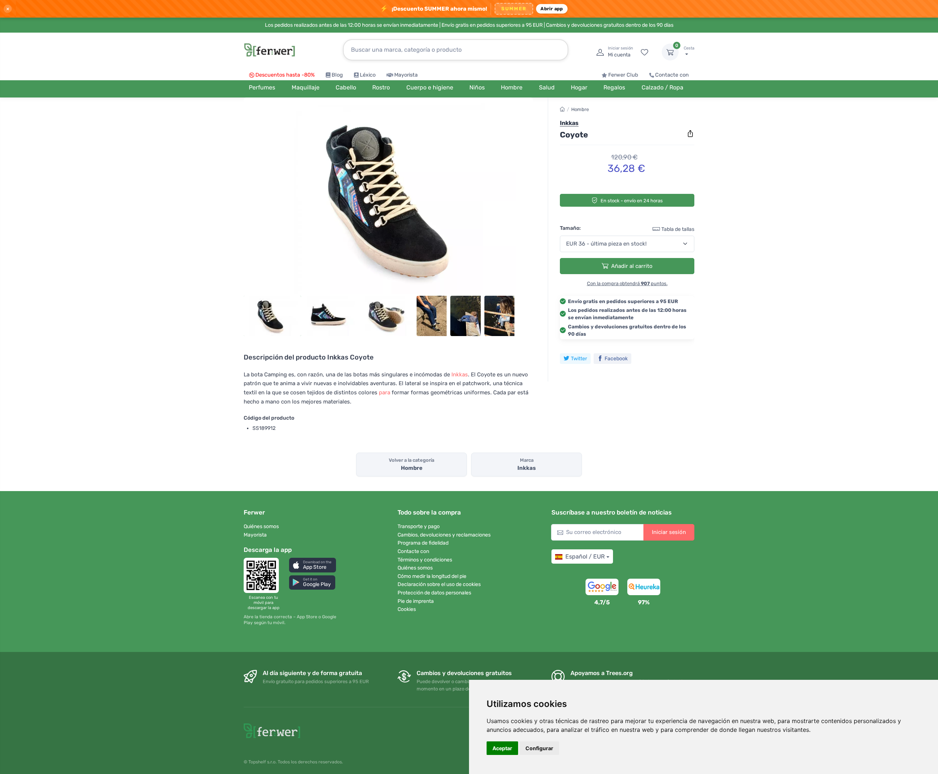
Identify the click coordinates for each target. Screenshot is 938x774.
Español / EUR (585, 556)
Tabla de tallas (677, 229)
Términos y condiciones (425, 560)
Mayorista (406, 75)
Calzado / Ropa (662, 87)
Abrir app (551, 8)
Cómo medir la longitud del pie (432, 576)
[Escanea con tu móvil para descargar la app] (263, 575)
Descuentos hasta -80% (285, 75)
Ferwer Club (623, 75)
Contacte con (672, 75)
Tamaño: (570, 228)
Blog (337, 75)
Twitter (579, 358)
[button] (312, 565)
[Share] (690, 134)
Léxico (368, 75)
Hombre (580, 109)
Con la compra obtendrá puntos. (627, 283)
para (384, 392)
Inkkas (459, 374)
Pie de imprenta (416, 601)
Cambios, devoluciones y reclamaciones (444, 535)
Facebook (616, 358)
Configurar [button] (539, 748)
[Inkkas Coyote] (388, 198)
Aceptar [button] (502, 748)
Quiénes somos (261, 526)
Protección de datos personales (434, 593)
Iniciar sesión (669, 532)
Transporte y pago (419, 526)
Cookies (407, 609)
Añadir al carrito (632, 266)
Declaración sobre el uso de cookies (439, 584)
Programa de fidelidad (423, 543)
